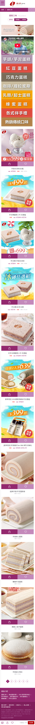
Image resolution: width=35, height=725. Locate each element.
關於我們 (4, 705)
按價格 (24, 19)
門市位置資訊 (13, 698)
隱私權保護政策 (5, 707)
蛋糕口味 (9, 10)
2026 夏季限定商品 (24, 694)
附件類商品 (4, 696)
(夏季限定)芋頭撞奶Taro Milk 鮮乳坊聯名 (17, 445)
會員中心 (18, 705)
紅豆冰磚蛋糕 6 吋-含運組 (17, 353)
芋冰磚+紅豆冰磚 (17, 307)
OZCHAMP (11, 718)
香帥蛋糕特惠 (13, 694)
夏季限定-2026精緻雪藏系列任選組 (17, 399)
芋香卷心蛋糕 (17, 537)
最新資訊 (11, 705)
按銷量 (17, 19)
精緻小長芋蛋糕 (17, 627)
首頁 (2, 10)
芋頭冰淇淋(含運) (17, 169)
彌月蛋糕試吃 (14, 696)
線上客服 (26, 705)
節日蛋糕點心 (24, 696)
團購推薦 (4, 698)
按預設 (11, 19)
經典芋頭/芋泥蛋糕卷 (17, 491)
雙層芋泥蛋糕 (17, 582)
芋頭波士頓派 (17, 672)
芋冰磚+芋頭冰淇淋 (17, 261)
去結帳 (31, 722)
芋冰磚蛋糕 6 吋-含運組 (17, 215)
